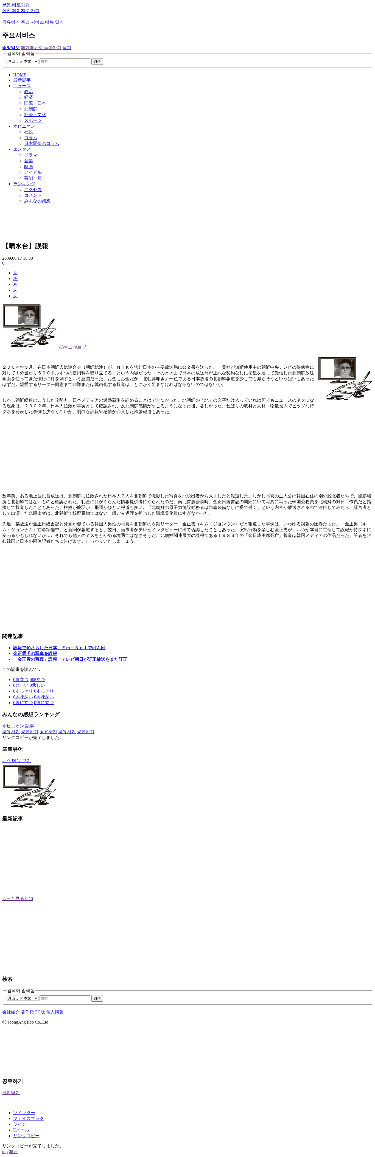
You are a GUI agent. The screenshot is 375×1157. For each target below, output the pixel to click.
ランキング (24, 183)
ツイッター (24, 1112)
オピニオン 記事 (18, 726)
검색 (97, 61)
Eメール (21, 1130)
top (5, 1151)
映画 (28, 166)
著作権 (27, 1012)
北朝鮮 (30, 109)
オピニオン (24, 126)
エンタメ (22, 149)
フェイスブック (28, 1118)
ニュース (22, 85)
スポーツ (33, 120)
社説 (28, 132)
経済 (28, 97)
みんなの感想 (37, 201)
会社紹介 (11, 1012)
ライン (19, 1124)
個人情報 (55, 1012)
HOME (19, 74)
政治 (28, 91)
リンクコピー (26, 1135)
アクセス (33, 189)
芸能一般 (33, 178)
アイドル (33, 172)
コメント (33, 195)
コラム (30, 137)
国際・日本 (35, 103)
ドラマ (30, 155)
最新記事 (22, 80)
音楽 (28, 160)
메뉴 (13, 1151)
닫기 (67, 47)
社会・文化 (35, 114)
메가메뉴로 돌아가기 (41, 47)
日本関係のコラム (41, 143)
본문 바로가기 (16, 4)
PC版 (40, 1012)
